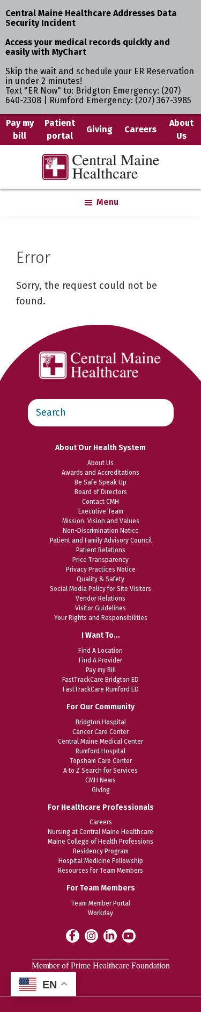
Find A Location (100, 650)
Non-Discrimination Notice (101, 530)
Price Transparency (100, 560)
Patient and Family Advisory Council (101, 540)
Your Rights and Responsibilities (100, 618)
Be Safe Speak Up (100, 482)
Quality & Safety (100, 579)
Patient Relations (100, 550)
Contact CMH (100, 501)
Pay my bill (20, 129)
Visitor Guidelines (100, 608)
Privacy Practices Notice (101, 569)
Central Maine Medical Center (100, 741)
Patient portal (59, 129)
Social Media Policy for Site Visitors (100, 589)
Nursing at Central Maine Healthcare (100, 832)
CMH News (100, 780)
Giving (99, 129)
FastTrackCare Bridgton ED (100, 679)
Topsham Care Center (101, 761)
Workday (100, 913)
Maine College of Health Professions (100, 841)
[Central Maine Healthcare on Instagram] (91, 935)
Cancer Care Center (100, 732)
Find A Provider (100, 660)
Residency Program (101, 851)
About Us (181, 129)
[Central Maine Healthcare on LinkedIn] (110, 935)
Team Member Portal (100, 903)
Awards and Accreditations (100, 472)
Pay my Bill (101, 670)
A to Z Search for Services (100, 770)
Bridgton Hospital (101, 722)
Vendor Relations (100, 598)
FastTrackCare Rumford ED (101, 689)
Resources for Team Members (100, 870)
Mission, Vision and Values (100, 521)
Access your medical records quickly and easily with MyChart (87, 47)
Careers (140, 129)
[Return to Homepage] (101, 346)
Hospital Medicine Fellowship (100, 861)
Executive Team (100, 511)
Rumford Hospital (100, 751)
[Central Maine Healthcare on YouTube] (129, 935)
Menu (107, 202)
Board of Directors (101, 492)
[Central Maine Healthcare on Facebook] (72, 935)
